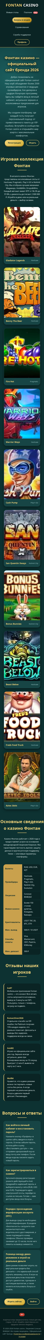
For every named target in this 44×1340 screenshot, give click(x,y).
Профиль (22, 42)
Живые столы (12, 12)
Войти (33, 1301)
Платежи (30, 12)
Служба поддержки (22, 34)
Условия (22, 1336)
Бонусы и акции (22, 20)
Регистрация (14, 143)
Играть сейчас (15, 1301)
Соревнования (22, 27)
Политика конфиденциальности (26, 1334)
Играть (32, 143)
